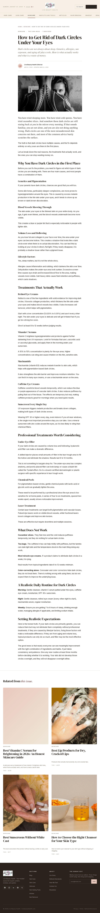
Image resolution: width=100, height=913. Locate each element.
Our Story (52, 875)
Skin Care (20, 15)
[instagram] (9, 887)
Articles (63, 15)
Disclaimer (52, 890)
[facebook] (5, 887)
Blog (30, 875)
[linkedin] (13, 887)
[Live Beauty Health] (14, 873)
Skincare (31, 15)
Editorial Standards (55, 879)
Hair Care (8, 15)
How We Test (53, 882)
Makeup (89, 15)
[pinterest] (18, 887)
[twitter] (22, 887)
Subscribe (91, 6)
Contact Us (53, 886)
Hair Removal (76, 15)
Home (20, 26)
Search (81, 6)
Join (94, 881)
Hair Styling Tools (47, 15)
